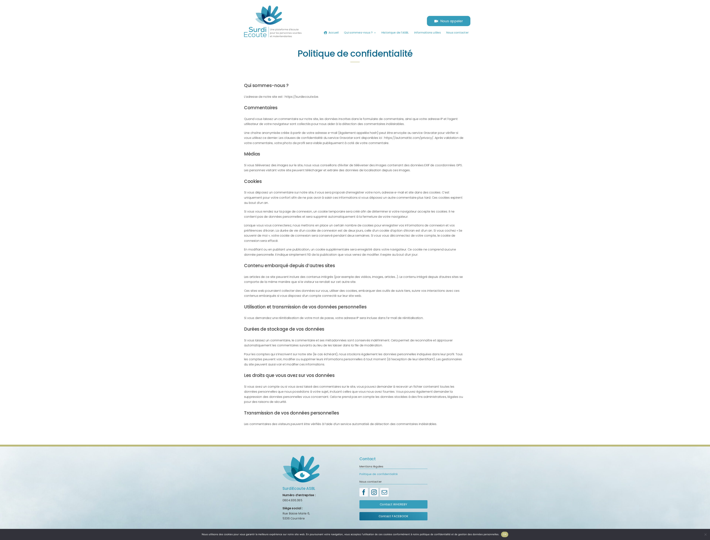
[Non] (705, 534)
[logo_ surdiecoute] (273, 7)
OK (504, 534)
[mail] (384, 492)
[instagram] (374, 492)
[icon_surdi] (301, 457)
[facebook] (363, 492)
